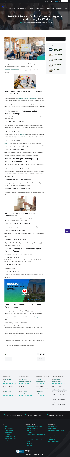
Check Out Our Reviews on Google (13, 415)
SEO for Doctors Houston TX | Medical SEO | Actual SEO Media (57, 438)
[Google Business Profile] (52, 1)
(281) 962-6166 (24, 379)
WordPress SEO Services (10, 436)
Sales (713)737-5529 (18, 1)
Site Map (6, 440)
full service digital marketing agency (12, 69)
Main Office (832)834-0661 (7, 1)
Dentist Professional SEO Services (55, 435)
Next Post (41, 358)
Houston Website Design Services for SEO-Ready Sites (56, 431)
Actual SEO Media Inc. (39, 454)
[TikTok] (51, 1)
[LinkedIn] (47, 1)
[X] (3, 383)
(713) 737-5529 (8, 379)
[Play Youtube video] (24, 290)
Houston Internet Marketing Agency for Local (27, 3)
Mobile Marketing (30, 432)
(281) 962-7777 (40, 379)
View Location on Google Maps (56, 415)
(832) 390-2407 (8, 391)
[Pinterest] (46, 1)
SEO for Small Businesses (53, 441)
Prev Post (9, 358)
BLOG (67, 231)
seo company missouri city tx (57, 70)
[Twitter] (44, 1)
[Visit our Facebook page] (38, 354)
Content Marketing (8, 432)
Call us (28, 317)
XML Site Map (29, 443)
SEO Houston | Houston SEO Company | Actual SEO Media (36, 435)
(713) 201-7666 (24, 391)
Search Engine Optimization (32, 428)
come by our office (35, 317)
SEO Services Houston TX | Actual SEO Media (48, 3)
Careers (29, 1)
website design (21, 98)
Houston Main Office (40, 386)
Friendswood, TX (7, 337)
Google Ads (23, 136)
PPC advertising (23, 134)
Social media (6, 143)
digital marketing (13, 317)
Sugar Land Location (23, 374)
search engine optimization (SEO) (31, 98)
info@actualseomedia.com (7, 381)
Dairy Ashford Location (56, 374)
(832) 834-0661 (40, 391)
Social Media (7, 434)
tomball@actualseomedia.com (41, 393)
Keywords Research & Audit (10, 438)
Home (21, 22)
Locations (53, 5)
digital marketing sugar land (57, 65)
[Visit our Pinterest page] (40, 354)
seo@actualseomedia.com (56, 381)
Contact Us (36, 1)
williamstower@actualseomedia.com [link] (9, 393)
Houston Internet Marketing (32, 437)
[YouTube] (50, 1)
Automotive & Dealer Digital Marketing (37, 8)
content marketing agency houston (58, 55)
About (38, 10)
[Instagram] (48, 1)
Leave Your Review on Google (34, 415)
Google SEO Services (31, 430)
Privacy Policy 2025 (31, 445)
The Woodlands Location (24, 386)
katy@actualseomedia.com (40, 381)
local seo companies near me (58, 60)
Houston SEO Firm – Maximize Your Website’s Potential (36, 440)
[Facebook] (45, 1)
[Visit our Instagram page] (43, 354)
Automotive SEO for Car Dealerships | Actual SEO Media (31, 5)
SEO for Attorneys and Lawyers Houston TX (57, 433)
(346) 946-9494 (57, 379)
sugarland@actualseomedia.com (25, 381)
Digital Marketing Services (23, 8)
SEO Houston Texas (9, 428)
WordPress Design (52, 428)
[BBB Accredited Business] (58, 1)
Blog (24, 1)
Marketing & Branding (9, 430)
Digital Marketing (12, 8)
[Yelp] (15, 383)
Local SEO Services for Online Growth (34, 426)
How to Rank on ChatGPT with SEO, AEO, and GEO (58, 49)
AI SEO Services (46, 5)
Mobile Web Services (52, 426)
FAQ (67, 230)
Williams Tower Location (8, 386)
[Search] (68, 1)
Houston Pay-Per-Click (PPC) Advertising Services (57, 8)
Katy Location (38, 374)
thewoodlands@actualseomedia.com (25, 393)
